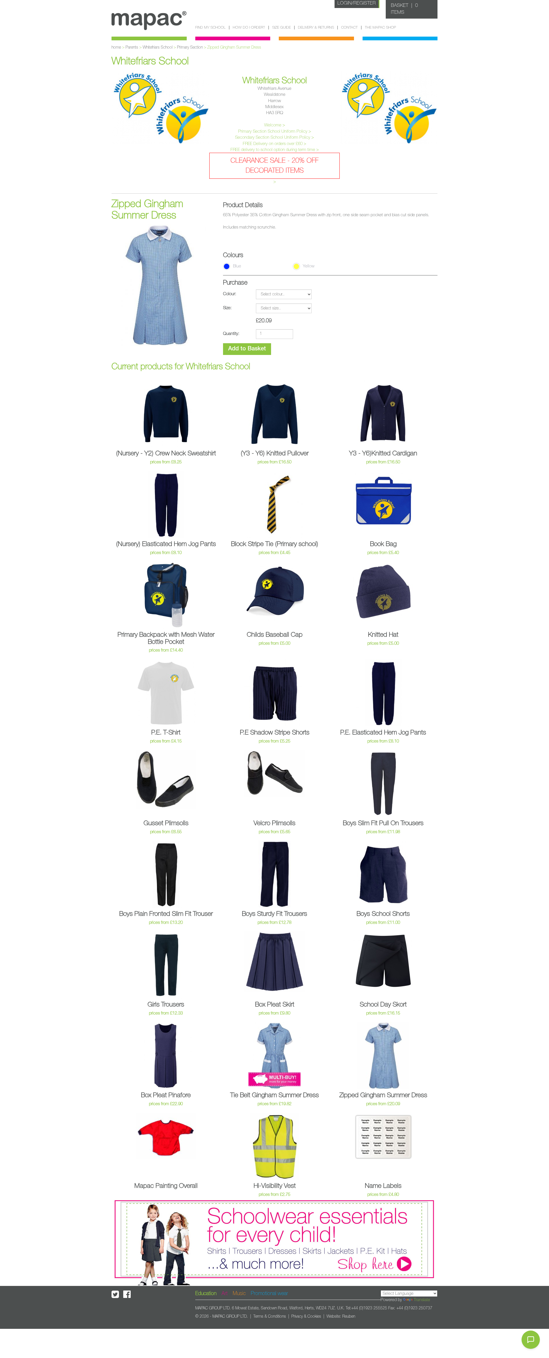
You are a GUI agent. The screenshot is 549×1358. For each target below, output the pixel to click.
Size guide (281, 27)
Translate (422, 1300)
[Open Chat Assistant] (531, 1340)
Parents (132, 47)
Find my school (210, 27)
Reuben (348, 1317)
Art (225, 1293)
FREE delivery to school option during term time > (274, 150)
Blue (237, 266)
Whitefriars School (157, 47)
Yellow (309, 266)
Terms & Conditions (269, 1317)
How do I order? (249, 27)
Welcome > (274, 125)
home (116, 47)
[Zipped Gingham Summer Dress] (159, 285)
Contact (349, 27)
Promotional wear (269, 1293)
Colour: (229, 294)
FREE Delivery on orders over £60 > (274, 144)
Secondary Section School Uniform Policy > (274, 137)
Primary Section (190, 47)
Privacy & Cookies (306, 1317)
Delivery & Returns (316, 27)
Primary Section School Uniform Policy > (274, 131)
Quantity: (231, 333)
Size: (227, 308)
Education (205, 1293)
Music (239, 1293)
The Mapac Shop (380, 27)
